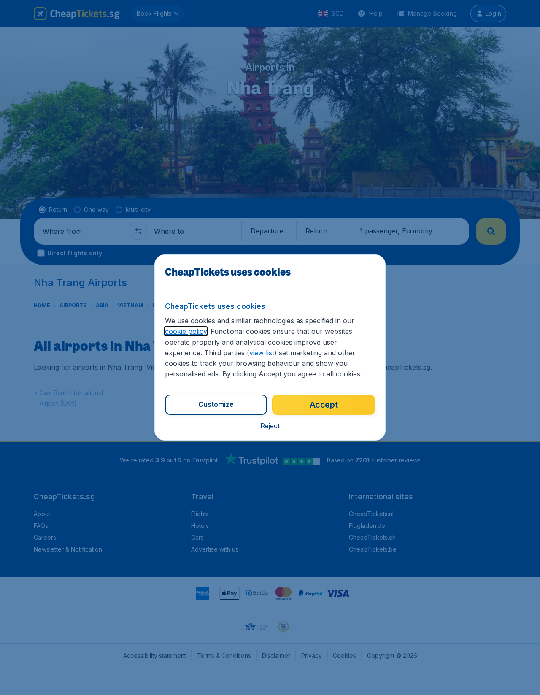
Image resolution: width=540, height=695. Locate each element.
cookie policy (186, 331)
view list (261, 353)
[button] (270, 426)
